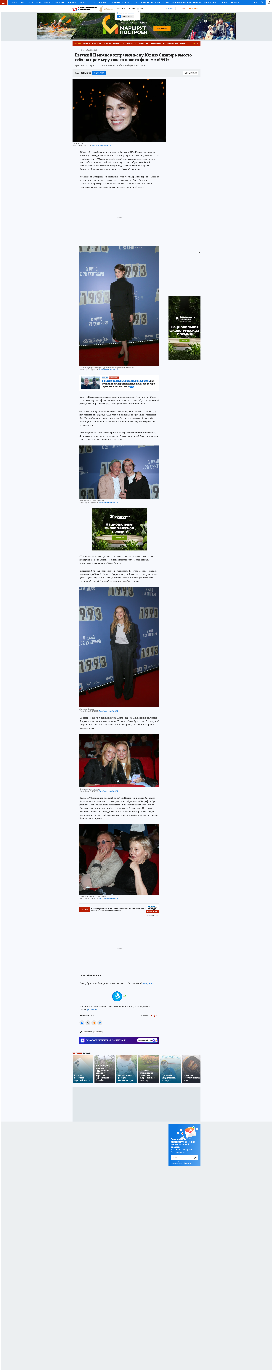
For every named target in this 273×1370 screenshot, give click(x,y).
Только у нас (97, 43)
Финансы (235, 2)
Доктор (225, 2)
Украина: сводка (119, 43)
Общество (59, 2)
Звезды (91, 2)
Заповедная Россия (157, 43)
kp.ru (155, 1016)
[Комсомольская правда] (85, 8)
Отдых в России (141, 43)
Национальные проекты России (186, 2)
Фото (14, 2)
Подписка (193, 8)
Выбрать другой (128, 16)
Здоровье (102, 2)
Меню (3, 2)
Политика (48, 2)
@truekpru (92, 1009)
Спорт (135, 2)
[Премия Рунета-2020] (105, 8)
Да (119, 16)
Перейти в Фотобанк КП (101, 145)
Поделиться (192, 73)
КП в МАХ (130, 43)
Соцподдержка (116, 2)
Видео (22, 2)
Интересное (98, 1031)
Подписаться (99, 73)
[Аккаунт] (269, 2)
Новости (86, 43)
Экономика (72, 2)
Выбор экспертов (211, 2)
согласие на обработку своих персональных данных (182, 1162)
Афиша (182, 43)
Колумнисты (147, 2)
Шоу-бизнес (88, 1031)
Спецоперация (34, 2)
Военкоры (107, 43)
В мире (83, 2)
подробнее (148, 983)
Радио (170, 8)
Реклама (181, 8)
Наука (127, 2)
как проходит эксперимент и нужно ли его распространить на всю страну (129, 384)
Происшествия (162, 2)
